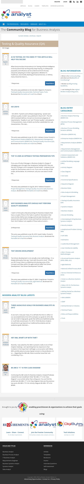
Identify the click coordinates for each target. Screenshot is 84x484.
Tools (46, 92)
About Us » (42, 24)
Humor (37, 6)
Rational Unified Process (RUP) (71, 269)
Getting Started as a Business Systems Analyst (70, 292)
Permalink (24, 94)
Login (65, 2)
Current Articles (23, 36)
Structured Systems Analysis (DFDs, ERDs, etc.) (70, 259)
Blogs (30, 6)
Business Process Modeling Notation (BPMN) (70, 129)
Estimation (65, 240)
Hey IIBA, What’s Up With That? (24, 338)
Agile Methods (37, 281)
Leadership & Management (70, 244)
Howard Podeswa (6, 344)
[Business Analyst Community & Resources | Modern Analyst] (16, 14)
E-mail (31, 94)
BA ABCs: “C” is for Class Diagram (25, 368)
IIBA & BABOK (66, 297)
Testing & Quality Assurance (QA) (21, 92)
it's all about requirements (15, 435)
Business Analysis (38, 236)
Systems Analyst (8, 466)
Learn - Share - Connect (15, 432)
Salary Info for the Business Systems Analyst (70, 286)
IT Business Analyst (9, 458)
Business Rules (66, 188)
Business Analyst (8, 452)
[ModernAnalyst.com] (43, 424)
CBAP (63, 302)
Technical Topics (38, 92)
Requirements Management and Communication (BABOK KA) (32, 140)
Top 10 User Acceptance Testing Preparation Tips (33, 156)
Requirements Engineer (10, 461)
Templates (45, 6)
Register (57, 2)
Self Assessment (49, 466)
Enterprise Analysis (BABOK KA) (72, 138)
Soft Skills (65, 236)
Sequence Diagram (68, 184)
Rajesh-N (5, 63)
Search (39, 36)
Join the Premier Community (42, 432)
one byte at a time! (69, 435)
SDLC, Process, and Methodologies (67, 253)
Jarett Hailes (6, 209)
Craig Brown (5, 257)
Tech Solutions (69, 432)
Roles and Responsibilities (70, 314)
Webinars (33, 24)
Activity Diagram (67, 167)
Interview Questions (57, 6)
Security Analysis (67, 225)
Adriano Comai (5, 113)
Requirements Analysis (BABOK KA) (22, 139)
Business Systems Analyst (11, 464)
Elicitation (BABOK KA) (69, 134)
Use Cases (65, 176)
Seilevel (5, 161)
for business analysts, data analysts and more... (42, 435)
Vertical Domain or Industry (71, 306)
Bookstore (47, 458)
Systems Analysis (67, 207)
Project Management (18, 189)
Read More (50, 83)
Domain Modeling (67, 215)
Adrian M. (5, 374)
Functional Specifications (70, 180)
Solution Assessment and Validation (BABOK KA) (69, 156)
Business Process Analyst (11, 455)
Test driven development (22, 251)
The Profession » (13, 24)
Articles (23, 6)
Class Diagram (66, 172)
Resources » (24, 24)
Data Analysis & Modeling (70, 192)
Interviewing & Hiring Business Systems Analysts (71, 220)
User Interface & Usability (70, 248)
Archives (32, 36)
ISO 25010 (15, 107)
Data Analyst (7, 469)
